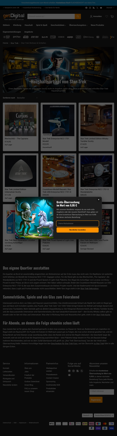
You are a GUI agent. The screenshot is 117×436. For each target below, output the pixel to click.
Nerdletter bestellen (77, 230)
